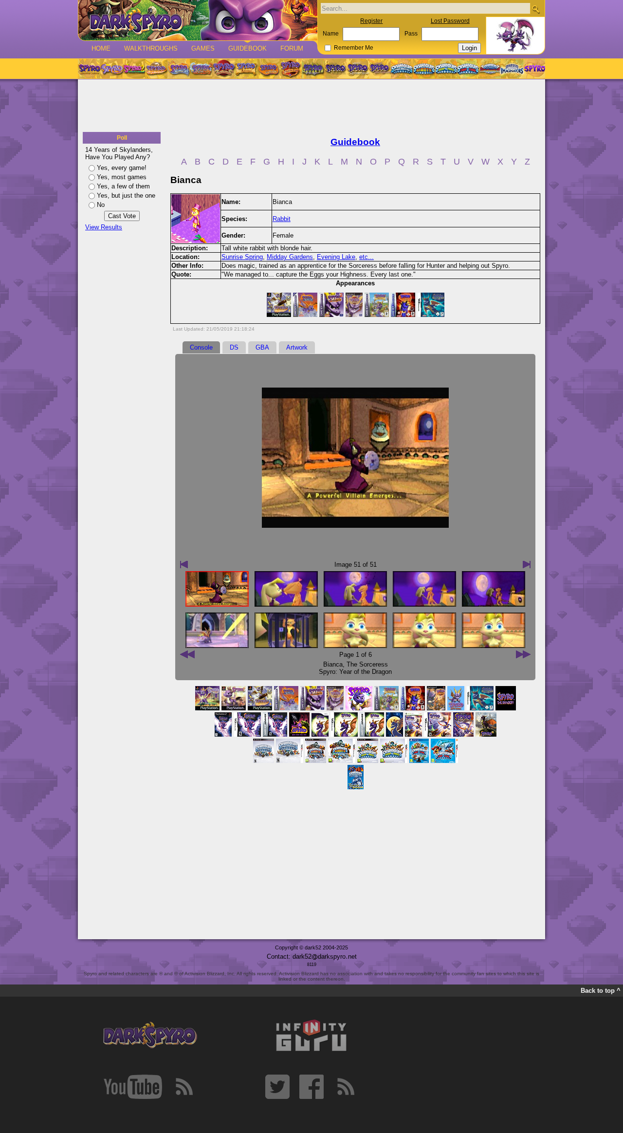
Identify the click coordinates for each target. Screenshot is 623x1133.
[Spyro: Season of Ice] (178, 68)
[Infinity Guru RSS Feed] (345, 1087)
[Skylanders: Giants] (424, 68)
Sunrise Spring (242, 256)
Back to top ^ (601, 990)
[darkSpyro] (150, 1035)
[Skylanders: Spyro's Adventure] (402, 68)
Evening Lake (336, 256)
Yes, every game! (122, 167)
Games (203, 48)
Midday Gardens (290, 256)
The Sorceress (367, 664)
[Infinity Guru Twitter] (277, 1087)
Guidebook (247, 48)
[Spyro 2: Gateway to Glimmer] (134, 68)
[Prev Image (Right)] (527, 564)
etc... (366, 256)
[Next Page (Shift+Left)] (187, 654)
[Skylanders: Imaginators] (512, 68)
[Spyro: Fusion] (268, 68)
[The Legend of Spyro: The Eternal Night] (358, 68)
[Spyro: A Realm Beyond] (534, 68)
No (101, 204)
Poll (122, 137)
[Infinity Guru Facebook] (311, 1087)
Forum (291, 48)
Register (371, 21)
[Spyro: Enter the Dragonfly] (223, 68)
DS (234, 347)
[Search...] (536, 9)
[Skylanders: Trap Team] (468, 68)
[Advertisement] (311, 106)
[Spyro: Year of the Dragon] (156, 68)
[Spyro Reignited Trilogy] (89, 68)
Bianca (333, 664)
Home (101, 48)
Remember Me (353, 48)
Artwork (297, 347)
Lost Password (450, 21)
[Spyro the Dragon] (111, 68)
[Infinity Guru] (311, 1035)
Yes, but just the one (126, 195)
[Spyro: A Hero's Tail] (290, 68)
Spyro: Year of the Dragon (355, 671)
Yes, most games (122, 177)
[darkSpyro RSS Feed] (184, 1087)
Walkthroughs (151, 48)
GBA (262, 347)
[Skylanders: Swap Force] (446, 68)
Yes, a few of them (123, 186)
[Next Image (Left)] (184, 564)
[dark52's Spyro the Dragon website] (197, 20)
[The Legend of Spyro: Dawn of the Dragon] (380, 68)
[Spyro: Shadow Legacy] (313, 68)
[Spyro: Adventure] (246, 68)
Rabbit (282, 219)
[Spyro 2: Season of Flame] (201, 68)
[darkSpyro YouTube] (133, 1087)
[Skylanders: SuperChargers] (490, 68)
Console (201, 347)
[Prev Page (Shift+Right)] (523, 654)
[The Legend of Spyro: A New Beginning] (335, 68)
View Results (103, 227)
